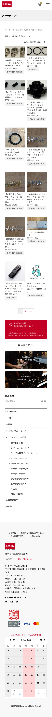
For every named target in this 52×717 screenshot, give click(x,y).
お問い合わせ (36, 536)
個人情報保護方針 (17, 536)
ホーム (7, 30)
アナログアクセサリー (21, 479)
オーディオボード (19, 474)
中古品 (9, 506)
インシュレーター (19, 458)
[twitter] (6, 602)
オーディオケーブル (20, 469)
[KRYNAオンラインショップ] (7, 6)
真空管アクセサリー (20, 484)
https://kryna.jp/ (25, 559)
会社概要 (12, 533)
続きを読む (33, 69)
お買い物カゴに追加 (15, 72)
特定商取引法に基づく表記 (32, 533)
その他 (14, 489)
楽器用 (9, 424)
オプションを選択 (35, 295)
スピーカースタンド (20, 448)
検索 (43, 401)
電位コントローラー (20, 443)
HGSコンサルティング (16, 431)
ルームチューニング (20, 463)
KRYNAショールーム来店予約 (26, 635)
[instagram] (11, 602)
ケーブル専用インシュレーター (25, 453)
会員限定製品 (12, 500)
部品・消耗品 (17, 494)
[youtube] (17, 602)
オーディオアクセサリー (17, 437)
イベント (10, 418)
